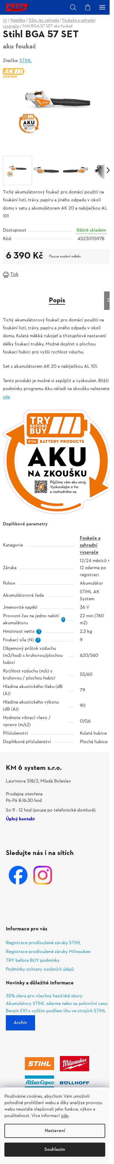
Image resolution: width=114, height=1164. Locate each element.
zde (64, 1116)
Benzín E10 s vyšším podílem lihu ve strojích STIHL (56, 1011)
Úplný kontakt (20, 819)
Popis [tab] (57, 301)
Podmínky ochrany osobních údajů (40, 969)
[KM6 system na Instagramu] (42, 875)
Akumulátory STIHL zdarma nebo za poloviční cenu (57, 1004)
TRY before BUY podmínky (33, 960)
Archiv (20, 1023)
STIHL (26, 61)
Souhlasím (54, 1149)
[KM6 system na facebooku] (18, 875)
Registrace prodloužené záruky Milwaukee (48, 952)
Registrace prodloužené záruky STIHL (43, 943)
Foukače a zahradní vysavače (90, 545)
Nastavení (55, 1131)
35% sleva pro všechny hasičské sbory (44, 996)
